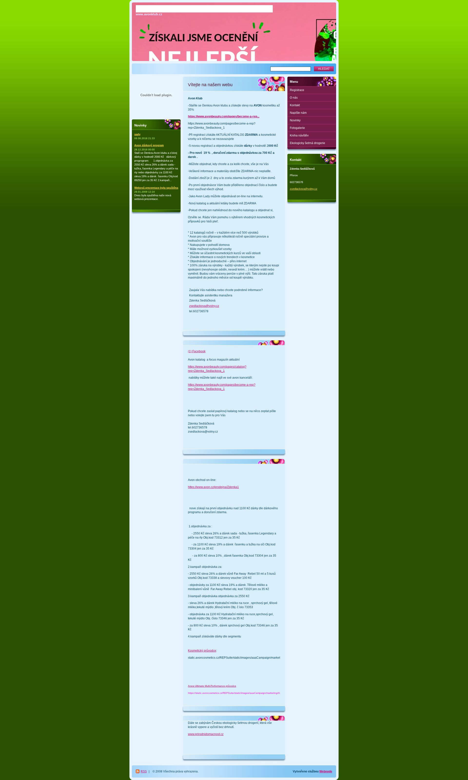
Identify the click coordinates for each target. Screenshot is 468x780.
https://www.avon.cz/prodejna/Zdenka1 (213, 487)
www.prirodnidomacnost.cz (206, 734)
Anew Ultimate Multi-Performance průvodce (212, 686)
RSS (144, 771)
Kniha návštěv (299, 135)
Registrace (297, 90)
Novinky (295, 120)
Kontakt (295, 105)
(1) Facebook (196, 351)
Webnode (325, 771)
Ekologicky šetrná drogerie (307, 143)
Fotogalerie (297, 128)
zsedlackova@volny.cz (204, 306)
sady (137, 134)
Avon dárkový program (149, 145)
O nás (294, 97)
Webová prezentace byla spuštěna (156, 187)
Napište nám (298, 112)
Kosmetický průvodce (202, 650)
